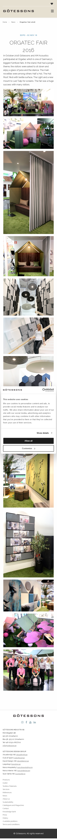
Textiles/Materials (10, 786)
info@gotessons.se (9, 746)
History (5, 818)
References (7, 792)
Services (6, 789)
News (13, 22)
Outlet (5, 783)
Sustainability (8, 802)
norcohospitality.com (25, 767)
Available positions (10, 821)
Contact (6, 808)
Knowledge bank (9, 812)
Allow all (28, 441)
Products (6, 780)
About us (6, 799)
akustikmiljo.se (21, 755)
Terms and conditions (11, 824)
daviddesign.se (23, 761)
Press (5, 815)
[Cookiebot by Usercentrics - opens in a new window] (42, 390)
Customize (27, 448)
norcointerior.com (23, 771)
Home (5, 22)
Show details (43, 433)
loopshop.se (16, 764)
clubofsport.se (19, 758)
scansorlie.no (20, 774)
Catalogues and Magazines (13, 805)
